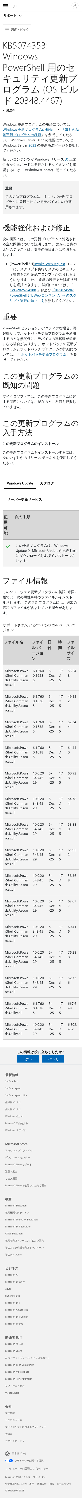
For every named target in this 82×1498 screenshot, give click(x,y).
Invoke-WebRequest (49, 263)
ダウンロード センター (17, 1157)
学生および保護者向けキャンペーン (24, 1247)
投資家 (8, 1433)
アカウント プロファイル (18, 1150)
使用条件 (42, 1483)
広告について (64, 1483)
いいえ (53, 1058)
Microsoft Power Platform (18, 1378)
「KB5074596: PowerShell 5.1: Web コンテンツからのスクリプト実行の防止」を (43, 295)
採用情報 (10, 1412)
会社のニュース (13, 1419)
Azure (8, 1288)
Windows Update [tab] (20, 483)
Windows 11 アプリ (15, 1130)
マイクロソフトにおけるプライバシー (25, 1426)
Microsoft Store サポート (18, 1164)
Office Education (14, 1233)
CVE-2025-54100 (23, 290)
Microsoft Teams (14, 1323)
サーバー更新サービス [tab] (24, 499)
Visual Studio (12, 1392)
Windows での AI (14, 1116)
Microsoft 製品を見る (16, 1123)
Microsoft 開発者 (14, 1343)
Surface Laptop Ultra (16, 1095)
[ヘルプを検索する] (15, 5)
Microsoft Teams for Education (21, 1219)
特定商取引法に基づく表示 (19, 1483)
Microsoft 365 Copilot (16, 1316)
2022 (32, 145)
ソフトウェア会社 (14, 1385)
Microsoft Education (15, 1205)
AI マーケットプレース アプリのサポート (27, 1357)
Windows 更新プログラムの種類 (28, 129)
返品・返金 (11, 1171)
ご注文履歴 (11, 1178)
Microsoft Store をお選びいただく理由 (25, 1185)
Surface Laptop (13, 1088)
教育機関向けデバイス (17, 1212)
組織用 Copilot (13, 1102)
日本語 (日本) (19, 1453)
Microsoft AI (11, 1274)
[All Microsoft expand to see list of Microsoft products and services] (5, 6)
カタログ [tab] (47, 483)
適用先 (10, 110)
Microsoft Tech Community (19, 1364)
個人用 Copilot (13, 1109)
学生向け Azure (13, 1254)
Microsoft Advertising (16, 1309)
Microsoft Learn (13, 1350)
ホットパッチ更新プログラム (43, 354)
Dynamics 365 (12, 1295)
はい (28, 1058)
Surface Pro (11, 1081)
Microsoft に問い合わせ (17, 1477)
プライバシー (40, 1477)
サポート (10, 15)
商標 (51, 1483)
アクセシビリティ (14, 1440)
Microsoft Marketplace (17, 1371)
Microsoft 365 (12, 1302)
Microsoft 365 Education (18, 1226)
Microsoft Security (14, 1281)
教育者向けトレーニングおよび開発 (24, 1240)
